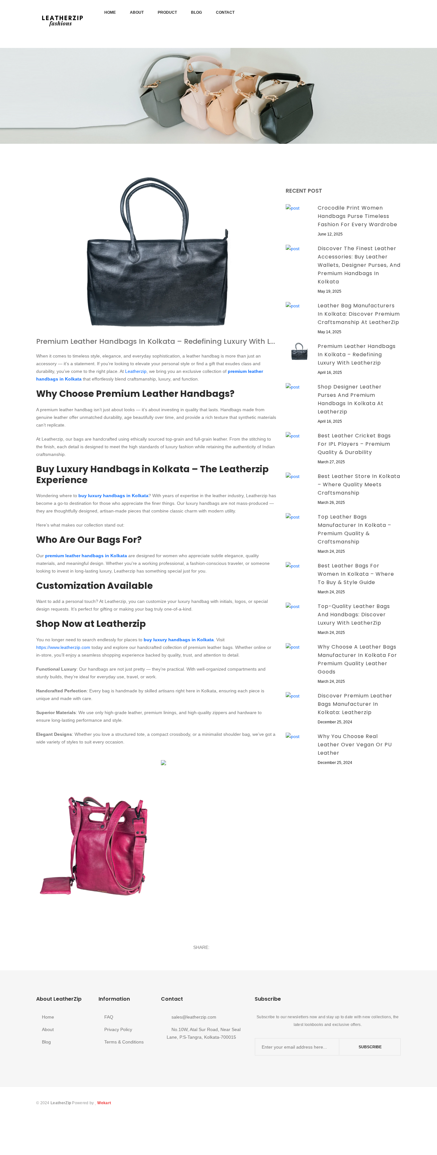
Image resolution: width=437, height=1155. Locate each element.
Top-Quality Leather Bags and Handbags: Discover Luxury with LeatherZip (354, 615)
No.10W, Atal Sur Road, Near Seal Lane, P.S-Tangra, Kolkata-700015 (204, 1033)
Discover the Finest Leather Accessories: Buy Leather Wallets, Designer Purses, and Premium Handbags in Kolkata (359, 265)
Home (110, 12)
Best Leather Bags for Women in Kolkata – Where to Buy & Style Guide (356, 574)
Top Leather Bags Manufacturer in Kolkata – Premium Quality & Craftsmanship (354, 529)
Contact (225, 12)
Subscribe (370, 1047)
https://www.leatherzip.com (63, 647)
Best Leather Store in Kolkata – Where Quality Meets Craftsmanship (359, 485)
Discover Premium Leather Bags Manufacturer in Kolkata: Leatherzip (355, 704)
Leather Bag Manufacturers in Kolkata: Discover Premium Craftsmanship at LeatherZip (359, 314)
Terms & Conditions (124, 1041)
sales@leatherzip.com (193, 1017)
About (137, 12)
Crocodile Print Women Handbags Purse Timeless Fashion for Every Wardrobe (357, 216)
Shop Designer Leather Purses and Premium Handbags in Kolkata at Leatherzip (351, 399)
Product (167, 12)
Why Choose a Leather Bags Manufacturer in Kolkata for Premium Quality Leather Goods (357, 659)
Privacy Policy (118, 1029)
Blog (196, 12)
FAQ (108, 1017)
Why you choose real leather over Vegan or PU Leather (355, 745)
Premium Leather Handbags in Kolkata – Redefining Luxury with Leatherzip (156, 341)
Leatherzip (136, 371)
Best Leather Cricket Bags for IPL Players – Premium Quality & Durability (354, 444)
